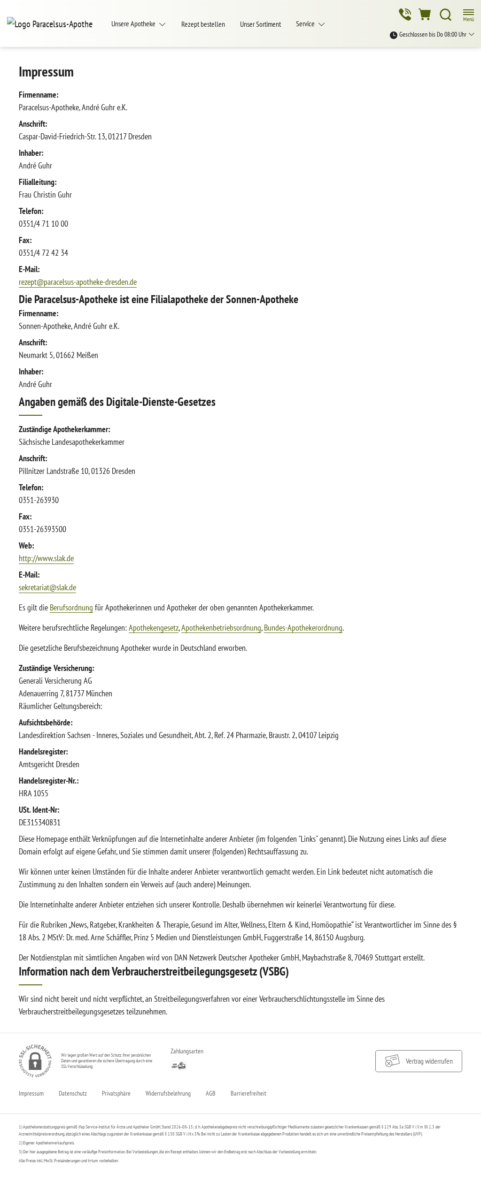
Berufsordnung (71, 607)
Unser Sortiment (260, 24)
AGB (211, 1093)
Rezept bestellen (203, 24)
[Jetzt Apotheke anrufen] (405, 14)
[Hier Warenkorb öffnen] (425, 14)
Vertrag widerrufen (429, 1061)
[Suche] (446, 15)
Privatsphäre (116, 1093)
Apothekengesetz (153, 627)
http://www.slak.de (46, 558)
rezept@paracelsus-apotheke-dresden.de (78, 281)
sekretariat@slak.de (47, 587)
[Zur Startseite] (53, 23)
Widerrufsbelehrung (168, 1093)
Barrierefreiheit (248, 1093)
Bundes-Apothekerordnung (303, 627)
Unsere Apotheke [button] (134, 23)
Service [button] (306, 23)
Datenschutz (73, 1093)
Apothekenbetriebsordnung (221, 627)
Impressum (31, 1093)
